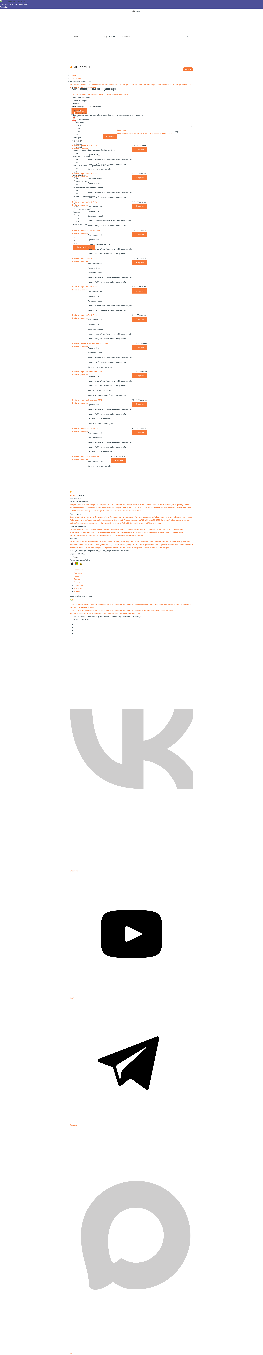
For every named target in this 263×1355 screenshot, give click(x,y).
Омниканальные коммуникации (122, 517)
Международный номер (150, 542)
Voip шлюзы (143, 85)
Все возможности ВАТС (132, 511)
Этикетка (119, 505)
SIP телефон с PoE (95, 95)
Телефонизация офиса (79, 542)
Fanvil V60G (92, 315)
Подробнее (4, 7)
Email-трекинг (157, 532)
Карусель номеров (139, 505)
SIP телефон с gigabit (79, 95)
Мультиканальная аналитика (91, 532)
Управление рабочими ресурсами (100, 520)
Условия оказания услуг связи (81, 614)
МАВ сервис (127, 505)
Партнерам (78, 573)
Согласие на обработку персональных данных (122, 604)
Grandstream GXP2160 (96, 400)
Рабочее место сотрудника (164, 517)
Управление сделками (132, 520)
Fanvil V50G (92, 287)
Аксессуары (153, 85)
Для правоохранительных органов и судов (156, 610)
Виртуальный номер (107, 505)
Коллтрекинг (75, 532)
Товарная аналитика (144, 532)
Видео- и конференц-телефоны (126, 85)
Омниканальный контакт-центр (82, 517)
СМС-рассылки (145, 508)
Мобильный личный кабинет (103, 508)
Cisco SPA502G (93, 428)
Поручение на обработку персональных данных (121, 610)
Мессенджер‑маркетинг (79, 535)
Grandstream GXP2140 (96, 372)
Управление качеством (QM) (137, 529)
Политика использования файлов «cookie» (86, 610)
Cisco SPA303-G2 (94, 457)
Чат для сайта (166, 520)
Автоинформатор (84, 511)
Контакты (78, 588)
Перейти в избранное (80, 145)
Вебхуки (133, 523)
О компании (78, 585)
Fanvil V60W (92, 202)
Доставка (77, 579)
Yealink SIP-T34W (94, 230)
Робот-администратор (78, 520)
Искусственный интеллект (115, 529)
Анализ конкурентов (111, 532)
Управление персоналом (144, 517)
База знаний (119, 520)
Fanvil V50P (92, 174)
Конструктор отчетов (183, 517)
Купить (188, 69)
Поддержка (125, 37)
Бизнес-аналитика (155, 529)
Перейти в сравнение (80, 148)
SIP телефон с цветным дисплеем (115, 95)
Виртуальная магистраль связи (127, 508)
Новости (77, 576)
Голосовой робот (76, 529)
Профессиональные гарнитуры (170, 85)
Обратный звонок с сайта (113, 511)
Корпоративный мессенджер (158, 505)
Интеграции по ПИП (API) (120, 523)
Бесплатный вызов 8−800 (170, 542)
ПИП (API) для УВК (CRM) (151, 520)
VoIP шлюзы (119, 548)
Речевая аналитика (97, 529)
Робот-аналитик (95, 535)
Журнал (77, 591)
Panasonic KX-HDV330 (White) (99, 343)
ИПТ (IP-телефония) (91, 505)
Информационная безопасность (100, 542)
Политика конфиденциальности (106, 614)
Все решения (90, 545)
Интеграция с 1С (142, 523)
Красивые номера (134, 542)
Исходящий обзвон (102, 517)
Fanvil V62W (92, 259)
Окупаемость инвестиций (173, 532)
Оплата (77, 582)
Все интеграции (155, 523)
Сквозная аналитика (127, 532)
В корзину (140, 149)
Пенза (75, 37)
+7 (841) (108, 37)
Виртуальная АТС (77, 505)
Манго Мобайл (176, 508)
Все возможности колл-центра (88, 523)
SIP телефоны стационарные (81, 85)
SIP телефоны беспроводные (103, 85)
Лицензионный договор (149, 604)
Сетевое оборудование (177, 545)
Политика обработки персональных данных (87, 604)
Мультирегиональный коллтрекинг (129, 535)
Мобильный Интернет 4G (134, 548)
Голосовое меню (85, 508)
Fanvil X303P (92, 145)
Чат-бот (86, 529)
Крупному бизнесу (120, 542)
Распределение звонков (160, 508)
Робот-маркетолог (108, 535)
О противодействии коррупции (130, 614)
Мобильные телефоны (88, 88)
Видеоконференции (177, 505)
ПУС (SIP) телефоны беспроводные (100, 548)
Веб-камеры (139, 545)
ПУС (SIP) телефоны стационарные (120, 545)
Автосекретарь (97, 511)
